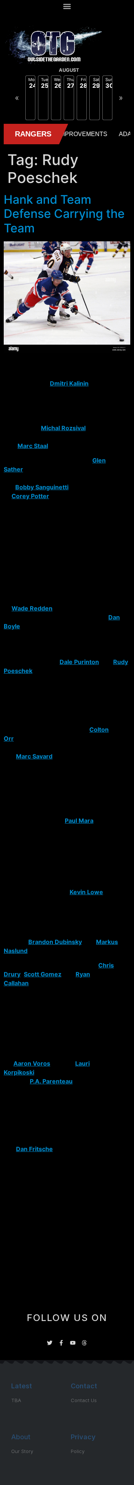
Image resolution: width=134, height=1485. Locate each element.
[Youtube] (73, 1343)
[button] (67, 6)
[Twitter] (49, 1343)
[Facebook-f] (61, 1343)
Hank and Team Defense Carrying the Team (64, 213)
